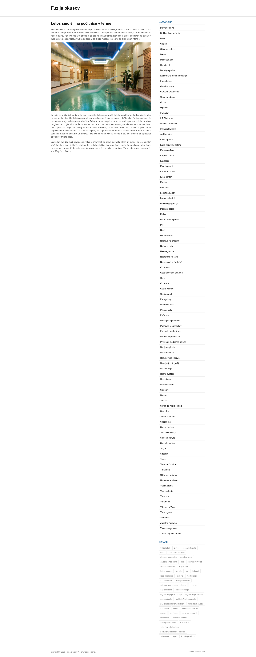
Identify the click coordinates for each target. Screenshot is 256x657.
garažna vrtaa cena (168, 561)
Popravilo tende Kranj (170, 331)
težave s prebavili (189, 613)
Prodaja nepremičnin (170, 336)
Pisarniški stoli (166, 304)
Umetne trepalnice (168, 480)
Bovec (163, 38)
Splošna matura (167, 437)
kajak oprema (166, 571)
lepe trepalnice (166, 575)
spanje (163, 613)
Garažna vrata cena (169, 91)
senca (175, 608)
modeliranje (192, 575)
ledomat (195, 571)
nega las (193, 585)
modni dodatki (166, 580)
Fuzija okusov (65, 8)
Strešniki (164, 453)
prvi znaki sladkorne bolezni (172, 603)
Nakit (162, 230)
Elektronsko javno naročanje (173, 75)
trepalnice (164, 617)
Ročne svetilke (167, 373)
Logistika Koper (167, 192)
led (187, 571)
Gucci (163, 102)
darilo (162, 552)
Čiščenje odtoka (167, 48)
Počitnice (164, 315)
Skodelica (164, 411)
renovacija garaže (195, 603)
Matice (163, 214)
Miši (162, 224)
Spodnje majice (167, 443)
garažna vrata (186, 557)
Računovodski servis (170, 357)
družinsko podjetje (176, 552)
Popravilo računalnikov (170, 325)
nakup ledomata (183, 580)
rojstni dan (164, 608)
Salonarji (164, 389)
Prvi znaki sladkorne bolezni (173, 341)
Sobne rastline (167, 427)
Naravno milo (166, 245)
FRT (203, 651)
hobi (182, 561)
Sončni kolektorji (168, 432)
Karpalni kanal (167, 155)
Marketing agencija (169, 203)
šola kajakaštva (188, 636)
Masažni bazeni (167, 208)
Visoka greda (166, 485)
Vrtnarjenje (165, 501)
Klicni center (166, 176)
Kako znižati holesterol (170, 144)
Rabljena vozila (167, 352)
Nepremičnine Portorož (171, 261)
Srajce (163, 448)
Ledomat (164, 187)
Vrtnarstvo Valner (168, 506)
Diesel (163, 54)
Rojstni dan (165, 379)
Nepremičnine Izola (169, 256)
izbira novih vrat (195, 561)
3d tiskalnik (165, 547)
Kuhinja (163, 182)
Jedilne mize (166, 134)
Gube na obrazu (168, 96)
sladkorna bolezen (190, 608)
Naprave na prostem (170, 240)
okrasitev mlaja (182, 589)
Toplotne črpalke (168, 464)
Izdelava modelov (168, 123)
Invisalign (164, 112)
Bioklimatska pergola (170, 33)
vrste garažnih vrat (168, 622)
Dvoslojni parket (167, 70)
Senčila (163, 400)
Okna (162, 277)
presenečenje (166, 599)
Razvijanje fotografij (169, 363)
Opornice (164, 283)
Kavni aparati (166, 166)
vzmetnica (184, 622)
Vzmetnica (165, 517)
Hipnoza (164, 107)
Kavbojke (164, 160)
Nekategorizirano (168, 251)
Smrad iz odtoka (168, 416)
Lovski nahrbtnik (168, 198)
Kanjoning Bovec (168, 150)
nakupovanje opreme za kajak (173, 585)
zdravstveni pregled (168, 636)
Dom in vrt (165, 64)
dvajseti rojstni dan (168, 557)
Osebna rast (166, 293)
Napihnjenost (166, 235)
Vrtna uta (164, 496)
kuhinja (179, 571)
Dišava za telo (166, 59)
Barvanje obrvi (167, 27)
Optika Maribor (167, 288)
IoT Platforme (166, 118)
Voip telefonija (166, 490)
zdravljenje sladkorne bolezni (172, 631)
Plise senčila (166, 309)
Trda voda (165, 469)
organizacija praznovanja (171, 594)
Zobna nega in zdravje (170, 533)
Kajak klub (183, 566)
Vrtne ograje (166, 512)
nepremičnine (166, 589)
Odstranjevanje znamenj (171, 272)
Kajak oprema (166, 139)
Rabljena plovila (167, 347)
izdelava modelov (167, 566)
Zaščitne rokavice (168, 522)
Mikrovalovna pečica (169, 219)
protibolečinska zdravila (186, 599)
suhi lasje (174, 613)
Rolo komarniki (167, 384)
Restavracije (166, 368)
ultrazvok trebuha (180, 617)
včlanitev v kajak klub (169, 626)
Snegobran (165, 421)
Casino (163, 43)
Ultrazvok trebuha (168, 474)
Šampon (164, 395)
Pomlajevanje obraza (170, 320)
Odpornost (165, 267)
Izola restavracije (168, 128)
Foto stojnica (166, 80)
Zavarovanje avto (168, 528)
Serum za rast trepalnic (171, 405)
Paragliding (165, 299)
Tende (163, 458)
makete (180, 575)
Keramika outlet (167, 171)
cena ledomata (189, 547)
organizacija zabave (194, 594)
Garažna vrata (167, 86)
